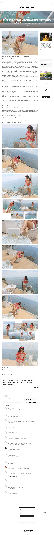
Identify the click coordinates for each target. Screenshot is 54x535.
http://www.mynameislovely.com (12, 476)
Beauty (3, 510)
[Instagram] (52, 3)
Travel (32, 2)
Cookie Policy (44, 512)
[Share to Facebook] (34, 387)
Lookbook (9, 382)
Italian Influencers (30, 380)
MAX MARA (4, 372)
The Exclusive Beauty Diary (12, 420)
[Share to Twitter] (35, 387)
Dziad (9, 415)
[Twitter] (46, 530)
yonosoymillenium (11, 432)
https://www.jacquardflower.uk (12, 411)
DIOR (3, 374)
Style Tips (4, 384)
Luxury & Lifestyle (26, 2)
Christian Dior (17, 380)
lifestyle (4, 382)
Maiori (14, 382)
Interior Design (18, 2)
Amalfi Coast (5, 380)
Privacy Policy (44, 510)
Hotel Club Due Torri (9, 122)
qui (5, 117)
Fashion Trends (24, 380)
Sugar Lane (10, 454)
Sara (8, 486)
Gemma (9, 408)
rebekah (9, 479)
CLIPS (3, 369)
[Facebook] (44, 530)
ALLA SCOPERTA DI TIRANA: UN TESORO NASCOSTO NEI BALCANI (46, 82)
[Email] (49, 530)
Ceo (8, 462)
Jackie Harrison (10, 492)
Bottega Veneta (11, 380)
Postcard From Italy (30, 382)
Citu (8, 437)
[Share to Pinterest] (37, 387)
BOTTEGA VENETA (5, 376)
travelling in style (10, 384)
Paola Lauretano (23, 382)
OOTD (17, 382)
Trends (37, 2)
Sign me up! (46, 97)
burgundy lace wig (10, 482)
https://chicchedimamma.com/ (12, 488)
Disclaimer (44, 514)
